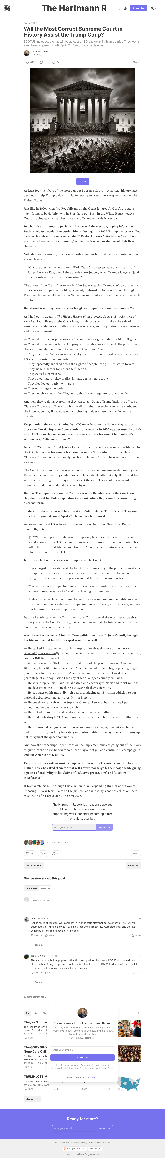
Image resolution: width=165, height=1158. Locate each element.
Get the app (95, 1148)
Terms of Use (98, 1064)
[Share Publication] (125, 8)
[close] (113, 1009)
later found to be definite (42, 213)
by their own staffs (47, 653)
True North (37, 955)
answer (34, 285)
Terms (91, 1142)
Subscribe (138, 8)
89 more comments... (35, 996)
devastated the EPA (45, 687)
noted (42, 529)
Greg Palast (44, 1085)
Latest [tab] (36, 1013)
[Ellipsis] (139, 918)
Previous (36, 865)
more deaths (95, 673)
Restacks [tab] (45, 888)
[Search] (118, 8)
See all (30, 1098)
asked (103, 272)
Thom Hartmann (40, 51)
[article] (82, 1083)
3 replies (39, 944)
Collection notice (102, 1142)
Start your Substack (76, 1148)
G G (33, 918)
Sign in (155, 8)
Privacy (83, 1142)
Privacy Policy (106, 1068)
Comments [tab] (31, 888)
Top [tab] (27, 1013)
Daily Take (30, 23)
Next (131, 865)
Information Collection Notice (81, 1068)
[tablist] (38, 888)
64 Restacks (63, 842)
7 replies (39, 982)
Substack (69, 1154)
